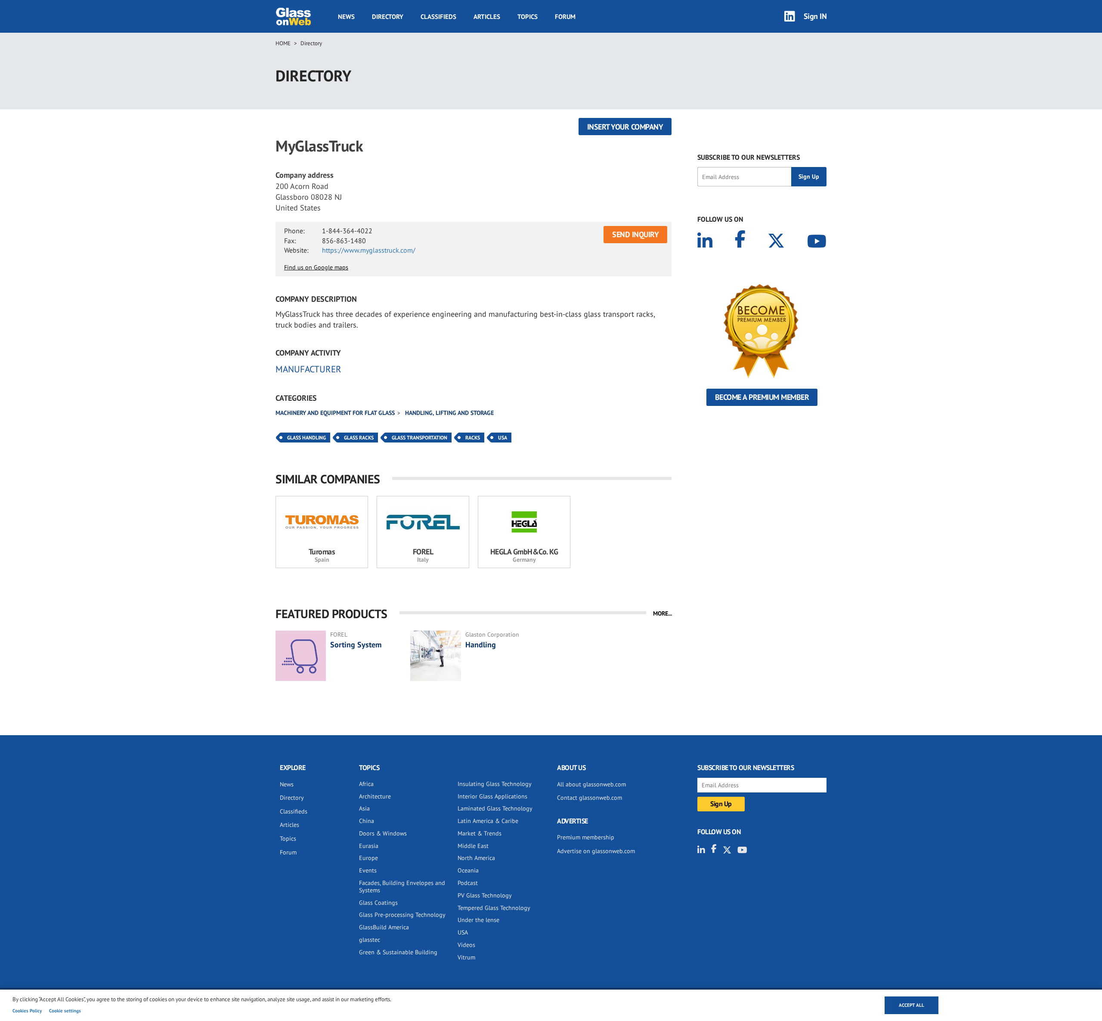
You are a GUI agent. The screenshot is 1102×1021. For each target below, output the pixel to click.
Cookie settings (65, 1011)
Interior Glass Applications (492, 796)
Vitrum (466, 957)
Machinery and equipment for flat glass (335, 413)
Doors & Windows (383, 833)
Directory (387, 16)
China (366, 821)
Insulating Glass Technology (495, 784)
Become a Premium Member (762, 397)
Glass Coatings (378, 903)
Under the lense (478, 920)
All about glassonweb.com (591, 784)
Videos (466, 945)
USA (502, 437)
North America (476, 858)
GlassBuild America (384, 927)
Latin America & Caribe (488, 821)
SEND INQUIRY (635, 234)
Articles (487, 16)
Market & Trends (479, 833)
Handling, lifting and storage (449, 413)
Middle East (473, 846)
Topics (527, 16)
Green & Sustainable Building (398, 952)
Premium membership (585, 837)
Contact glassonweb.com (589, 797)
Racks (472, 437)
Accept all (911, 1005)
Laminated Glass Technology (495, 808)
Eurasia (368, 846)
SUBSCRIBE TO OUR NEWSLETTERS (748, 157)
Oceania (468, 870)
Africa (366, 784)
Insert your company (625, 127)
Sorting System (355, 645)
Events (368, 870)
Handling (480, 645)
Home (283, 43)
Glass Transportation (419, 437)
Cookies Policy (27, 1011)
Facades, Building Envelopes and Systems (402, 886)
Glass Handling (306, 437)
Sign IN (815, 16)
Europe (368, 858)
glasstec (369, 940)
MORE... (662, 613)
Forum (565, 16)
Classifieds (438, 16)
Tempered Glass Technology (494, 908)
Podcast (468, 883)
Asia (364, 808)
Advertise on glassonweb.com (596, 851)
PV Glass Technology (485, 895)
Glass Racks (359, 437)
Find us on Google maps (316, 267)
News (346, 16)
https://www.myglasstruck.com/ (368, 250)
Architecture (375, 796)
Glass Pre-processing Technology (402, 915)
